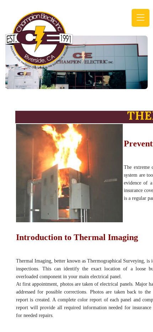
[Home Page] (39, 39)
